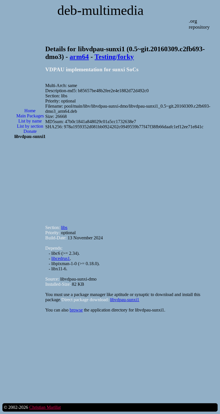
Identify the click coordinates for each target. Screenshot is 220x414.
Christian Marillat (45, 407)
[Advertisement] (30, 235)
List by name (30, 121)
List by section (30, 126)
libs (64, 227)
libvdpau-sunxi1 (124, 299)
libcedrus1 (60, 258)
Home (30, 110)
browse (76, 309)
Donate (30, 131)
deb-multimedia (100, 10)
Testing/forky (114, 56)
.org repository (199, 24)
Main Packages (30, 115)
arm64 (79, 56)
